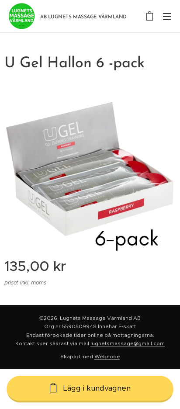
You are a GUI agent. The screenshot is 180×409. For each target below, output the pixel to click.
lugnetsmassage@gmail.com (127, 343)
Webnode (107, 357)
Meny (167, 16)
